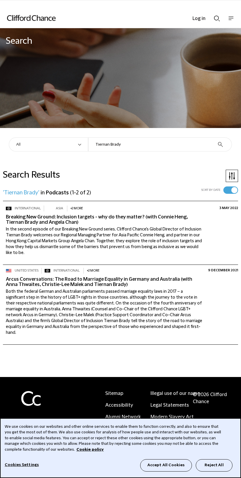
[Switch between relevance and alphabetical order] (230, 190)
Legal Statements (169, 405)
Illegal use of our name (175, 393)
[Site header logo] (111, 18)
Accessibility (119, 405)
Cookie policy (90, 449)
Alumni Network (123, 417)
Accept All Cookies (166, 465)
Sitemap (114, 393)
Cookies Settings (22, 464)
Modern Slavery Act (172, 417)
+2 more (76, 208)
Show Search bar (217, 16)
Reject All (214, 465)
